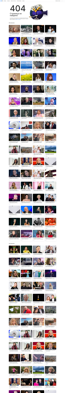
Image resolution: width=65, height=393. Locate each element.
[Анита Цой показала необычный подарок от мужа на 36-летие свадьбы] (50, 347)
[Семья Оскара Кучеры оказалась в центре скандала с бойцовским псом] (38, 30)
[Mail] (1, 1)
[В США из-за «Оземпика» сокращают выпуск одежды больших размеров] (38, 323)
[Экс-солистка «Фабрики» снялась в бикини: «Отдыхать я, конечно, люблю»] (14, 187)
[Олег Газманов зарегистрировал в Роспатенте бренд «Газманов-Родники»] (26, 211)
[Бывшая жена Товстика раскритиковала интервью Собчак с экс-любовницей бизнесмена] (14, 91)
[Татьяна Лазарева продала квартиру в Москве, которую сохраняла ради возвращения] (38, 199)
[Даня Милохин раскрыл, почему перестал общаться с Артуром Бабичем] (38, 54)
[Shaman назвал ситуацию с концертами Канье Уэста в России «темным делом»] (14, 199)
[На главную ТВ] (2, 1)
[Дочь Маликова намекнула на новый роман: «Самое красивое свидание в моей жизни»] (26, 187)
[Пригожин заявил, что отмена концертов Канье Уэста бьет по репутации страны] (38, 283)
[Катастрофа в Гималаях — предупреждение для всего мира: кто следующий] (26, 30)
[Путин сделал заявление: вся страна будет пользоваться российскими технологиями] (26, 283)
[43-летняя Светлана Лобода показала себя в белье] (14, 323)
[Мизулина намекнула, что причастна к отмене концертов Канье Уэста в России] (14, 42)
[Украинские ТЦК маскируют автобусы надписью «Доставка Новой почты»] (26, 311)
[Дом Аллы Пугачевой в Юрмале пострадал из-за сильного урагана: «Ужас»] (38, 127)
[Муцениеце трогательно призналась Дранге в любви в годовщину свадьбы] (26, 335)
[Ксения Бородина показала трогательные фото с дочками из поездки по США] (26, 223)
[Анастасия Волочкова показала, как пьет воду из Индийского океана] (50, 54)
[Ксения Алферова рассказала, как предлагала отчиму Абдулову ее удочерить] (38, 223)
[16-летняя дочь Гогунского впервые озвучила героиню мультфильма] (38, 211)
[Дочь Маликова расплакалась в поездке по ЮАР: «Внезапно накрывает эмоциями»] (50, 139)
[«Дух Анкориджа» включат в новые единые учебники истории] (50, 127)
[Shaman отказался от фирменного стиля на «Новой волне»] (50, 323)
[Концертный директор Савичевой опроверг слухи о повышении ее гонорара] (50, 78)
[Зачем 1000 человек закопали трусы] (14, 359)
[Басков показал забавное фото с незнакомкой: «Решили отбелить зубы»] (14, 235)
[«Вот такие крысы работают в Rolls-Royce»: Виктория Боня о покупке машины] (38, 299)
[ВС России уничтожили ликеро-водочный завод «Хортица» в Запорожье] (38, 103)
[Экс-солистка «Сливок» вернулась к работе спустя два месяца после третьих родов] (38, 235)
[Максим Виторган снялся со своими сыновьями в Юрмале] (50, 187)
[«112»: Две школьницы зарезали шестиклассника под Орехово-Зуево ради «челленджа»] (14, 283)
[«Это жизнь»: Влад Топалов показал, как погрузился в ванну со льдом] (50, 103)
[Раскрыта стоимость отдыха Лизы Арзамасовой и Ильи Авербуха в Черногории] (38, 139)
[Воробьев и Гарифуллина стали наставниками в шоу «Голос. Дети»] (50, 199)
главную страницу (17, 19)
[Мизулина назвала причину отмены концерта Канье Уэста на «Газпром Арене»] (38, 187)
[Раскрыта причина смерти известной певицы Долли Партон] (26, 323)
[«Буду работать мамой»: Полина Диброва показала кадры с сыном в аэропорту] (26, 42)
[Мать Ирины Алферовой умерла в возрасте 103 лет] (26, 115)
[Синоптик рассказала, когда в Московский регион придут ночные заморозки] (14, 139)
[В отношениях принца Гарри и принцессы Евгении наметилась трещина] (38, 359)
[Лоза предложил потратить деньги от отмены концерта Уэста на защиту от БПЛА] (50, 283)
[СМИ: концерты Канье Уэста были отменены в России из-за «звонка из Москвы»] (38, 91)
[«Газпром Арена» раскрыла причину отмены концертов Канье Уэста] (14, 271)
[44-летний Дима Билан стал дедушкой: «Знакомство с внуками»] (14, 66)
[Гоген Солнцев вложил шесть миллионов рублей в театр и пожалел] (38, 335)
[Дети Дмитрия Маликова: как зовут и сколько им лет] (50, 311)
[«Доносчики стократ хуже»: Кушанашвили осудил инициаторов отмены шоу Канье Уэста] (50, 66)
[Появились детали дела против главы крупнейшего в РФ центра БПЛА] (14, 30)
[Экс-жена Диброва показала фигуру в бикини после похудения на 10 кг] (38, 247)
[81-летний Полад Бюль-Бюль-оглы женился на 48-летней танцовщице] (14, 115)
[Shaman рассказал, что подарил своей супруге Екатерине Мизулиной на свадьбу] (26, 54)
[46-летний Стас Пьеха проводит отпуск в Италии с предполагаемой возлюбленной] (50, 271)
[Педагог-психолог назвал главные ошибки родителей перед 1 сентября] (38, 151)
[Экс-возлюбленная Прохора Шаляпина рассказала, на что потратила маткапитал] (26, 299)
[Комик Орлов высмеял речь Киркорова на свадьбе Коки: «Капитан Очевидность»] (26, 103)
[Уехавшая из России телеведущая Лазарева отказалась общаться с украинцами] (50, 259)
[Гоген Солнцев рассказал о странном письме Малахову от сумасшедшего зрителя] (14, 299)
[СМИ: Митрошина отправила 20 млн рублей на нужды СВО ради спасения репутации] (38, 78)
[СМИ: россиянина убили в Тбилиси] (26, 151)
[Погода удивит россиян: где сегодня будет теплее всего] (50, 151)
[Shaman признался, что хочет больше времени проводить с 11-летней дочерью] (38, 42)
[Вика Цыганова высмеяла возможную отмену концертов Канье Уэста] (50, 335)
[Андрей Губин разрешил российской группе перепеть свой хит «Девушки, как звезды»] (50, 211)
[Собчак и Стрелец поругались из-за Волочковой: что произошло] (50, 247)
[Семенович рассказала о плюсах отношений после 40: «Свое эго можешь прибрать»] (14, 335)
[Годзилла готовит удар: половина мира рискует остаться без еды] (26, 66)
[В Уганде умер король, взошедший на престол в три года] (26, 163)
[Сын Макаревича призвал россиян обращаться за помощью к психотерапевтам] (50, 299)
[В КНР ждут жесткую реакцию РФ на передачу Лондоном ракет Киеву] (38, 66)
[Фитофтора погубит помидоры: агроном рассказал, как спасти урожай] (50, 223)
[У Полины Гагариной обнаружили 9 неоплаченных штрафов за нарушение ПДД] (14, 259)
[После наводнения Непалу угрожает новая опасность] (50, 115)
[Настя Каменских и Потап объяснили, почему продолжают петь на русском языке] (26, 271)
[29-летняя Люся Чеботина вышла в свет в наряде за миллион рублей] (14, 103)
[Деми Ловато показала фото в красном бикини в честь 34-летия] (26, 199)
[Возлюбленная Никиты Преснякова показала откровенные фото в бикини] (26, 139)
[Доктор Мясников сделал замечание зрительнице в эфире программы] (38, 311)
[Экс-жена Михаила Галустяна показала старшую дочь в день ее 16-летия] (14, 163)
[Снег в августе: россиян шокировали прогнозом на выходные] (50, 359)
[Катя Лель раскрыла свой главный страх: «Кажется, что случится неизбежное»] (14, 223)
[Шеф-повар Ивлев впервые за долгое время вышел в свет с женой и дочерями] (14, 247)
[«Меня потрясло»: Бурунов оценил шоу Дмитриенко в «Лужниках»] (26, 259)
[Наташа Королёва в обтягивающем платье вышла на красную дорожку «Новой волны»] (14, 54)
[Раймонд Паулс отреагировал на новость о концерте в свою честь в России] (26, 347)
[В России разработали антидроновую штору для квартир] (50, 163)
